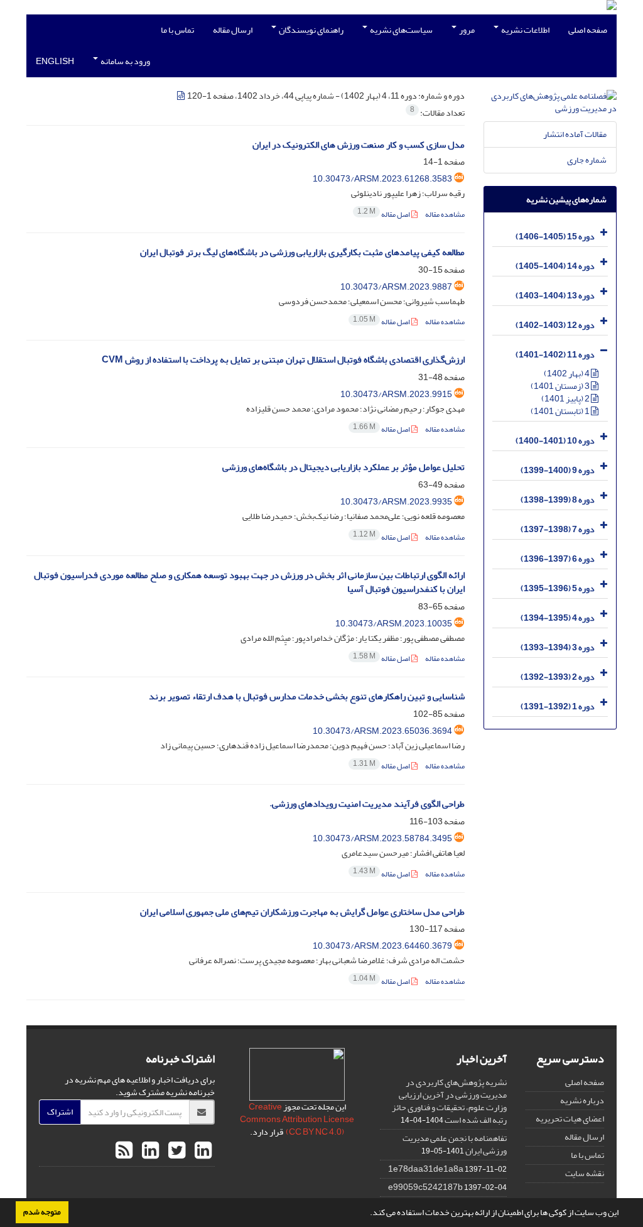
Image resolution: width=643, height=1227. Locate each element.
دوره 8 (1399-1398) (558, 499)
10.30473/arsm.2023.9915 (396, 394)
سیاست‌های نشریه (401, 29)
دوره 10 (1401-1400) (555, 440)
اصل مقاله (384, 214)
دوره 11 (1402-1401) (555, 354)
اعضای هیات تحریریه (570, 1118)
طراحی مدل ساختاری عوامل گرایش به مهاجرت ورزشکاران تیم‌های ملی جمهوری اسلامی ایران (302, 912)
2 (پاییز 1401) (566, 398)
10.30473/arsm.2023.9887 (396, 286)
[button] (367, 1214)
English (55, 61)
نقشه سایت (584, 1173)
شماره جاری (587, 159)
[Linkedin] (201, 1151)
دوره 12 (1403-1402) (555, 325)
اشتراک (60, 1111)
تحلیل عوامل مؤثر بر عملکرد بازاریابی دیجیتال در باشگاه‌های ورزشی (343, 467)
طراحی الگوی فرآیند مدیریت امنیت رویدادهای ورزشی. (367, 804)
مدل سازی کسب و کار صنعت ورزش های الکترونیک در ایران (358, 145)
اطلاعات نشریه (524, 29)
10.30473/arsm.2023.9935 (396, 501)
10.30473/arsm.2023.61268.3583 (382, 178)
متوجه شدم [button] (42, 1211)
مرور (466, 29)
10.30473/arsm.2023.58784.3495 (382, 838)
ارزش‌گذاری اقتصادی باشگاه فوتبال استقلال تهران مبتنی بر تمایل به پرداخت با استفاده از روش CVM (283, 360)
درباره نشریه (582, 1100)
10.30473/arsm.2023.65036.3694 (382, 731)
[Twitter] (175, 1151)
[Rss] (124, 1151)
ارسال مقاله (232, 29)
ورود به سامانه (124, 61)
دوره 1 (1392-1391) (558, 706)
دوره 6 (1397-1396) (558, 558)
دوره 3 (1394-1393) (558, 647)
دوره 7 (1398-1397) (558, 529)
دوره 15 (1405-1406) (555, 236)
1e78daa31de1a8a (425, 1168)
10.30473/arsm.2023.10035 (393, 623)
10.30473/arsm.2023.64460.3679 (382, 945)
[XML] (181, 95)
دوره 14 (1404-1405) (555, 266)
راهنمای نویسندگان (310, 29)
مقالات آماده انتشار (575, 134)
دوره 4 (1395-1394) (558, 617)
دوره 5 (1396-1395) (558, 588)
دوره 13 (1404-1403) (555, 295)
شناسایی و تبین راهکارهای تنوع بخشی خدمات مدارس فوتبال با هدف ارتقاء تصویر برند (307, 696)
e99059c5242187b (425, 1187)
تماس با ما (177, 29)
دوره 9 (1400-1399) (558, 470)
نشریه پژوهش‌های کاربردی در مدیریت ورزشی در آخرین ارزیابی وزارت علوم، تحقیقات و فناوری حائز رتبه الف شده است (449, 1101)
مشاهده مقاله (445, 214)
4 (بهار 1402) (567, 373)
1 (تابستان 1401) (561, 411)
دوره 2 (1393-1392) (558, 676)
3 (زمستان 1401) (561, 386)
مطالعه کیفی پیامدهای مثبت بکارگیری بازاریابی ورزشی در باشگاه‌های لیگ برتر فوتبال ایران (302, 252)
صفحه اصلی (587, 29)
